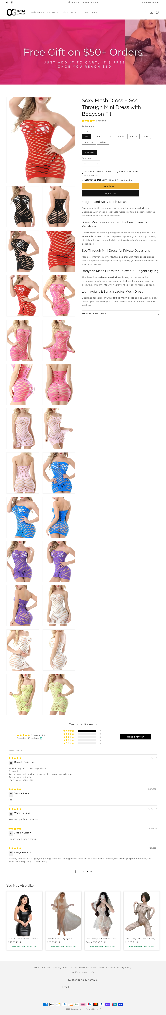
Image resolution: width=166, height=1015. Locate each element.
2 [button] (79, 871)
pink (146, 136)
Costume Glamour (78, 1009)
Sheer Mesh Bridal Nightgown (59, 939)
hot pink (89, 142)
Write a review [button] (135, 737)
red (86, 136)
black (97, 136)
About (37, 967)
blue (109, 136)
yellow (103, 142)
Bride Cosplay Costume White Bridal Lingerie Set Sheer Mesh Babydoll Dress (102, 939)
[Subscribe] (103, 987)
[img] (15, 758)
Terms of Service (106, 967)
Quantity (86, 158)
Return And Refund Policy (83, 967)
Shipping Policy (60, 967)
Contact (46, 967)
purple (133, 136)
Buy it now (110, 193)
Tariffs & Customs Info (83, 972)
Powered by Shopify (94, 1009)
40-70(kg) (90, 152)
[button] (38, 12)
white (121, 136)
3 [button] (83, 871)
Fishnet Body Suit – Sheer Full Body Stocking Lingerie (141, 939)
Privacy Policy (124, 967)
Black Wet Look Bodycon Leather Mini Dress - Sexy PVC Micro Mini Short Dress (24, 939)
